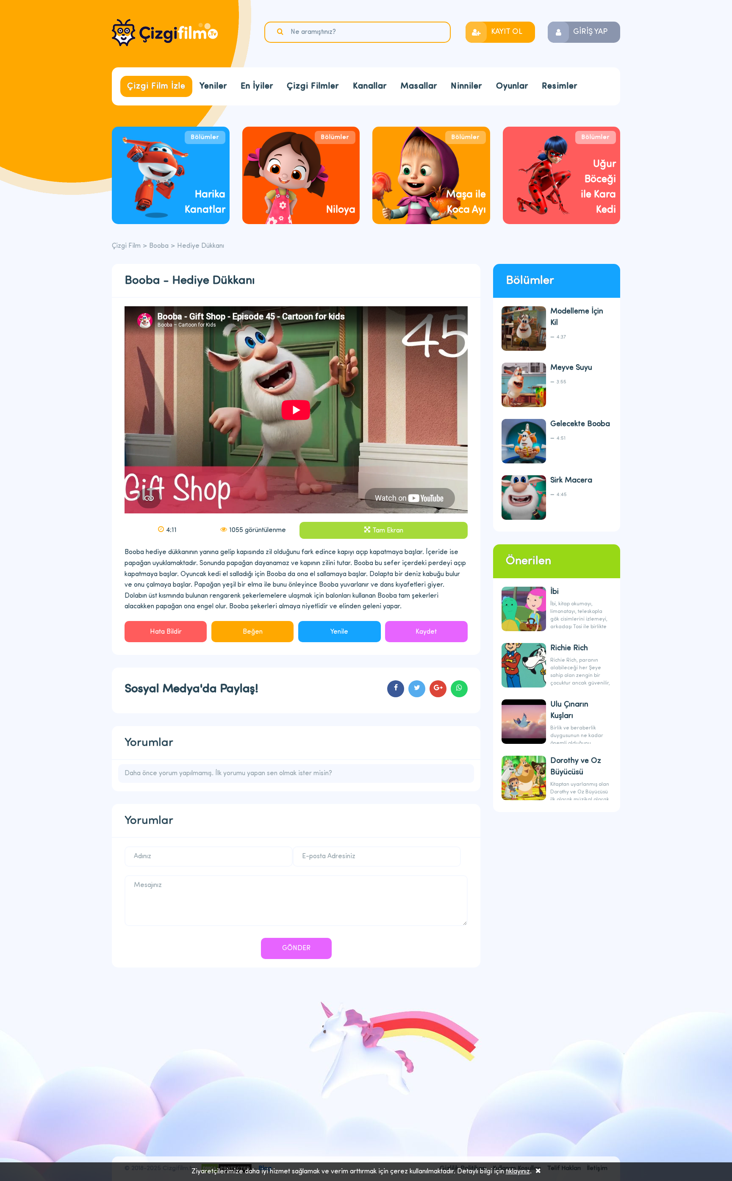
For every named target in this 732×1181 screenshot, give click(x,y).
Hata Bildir (166, 632)
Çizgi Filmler (313, 86)
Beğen (253, 632)
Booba (159, 246)
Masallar (418, 86)
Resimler (559, 86)
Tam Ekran (387, 530)
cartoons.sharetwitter (416, 688)
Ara (281, 32)
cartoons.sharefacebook (395, 688)
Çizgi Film (165, 32)
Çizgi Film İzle (156, 86)
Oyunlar (512, 86)
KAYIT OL (506, 32)
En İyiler (257, 86)
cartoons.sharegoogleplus (438, 688)
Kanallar (370, 86)
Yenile (339, 632)
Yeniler (213, 86)
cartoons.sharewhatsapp (459, 688)
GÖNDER (296, 948)
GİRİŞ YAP (590, 32)
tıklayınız (518, 1171)
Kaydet (426, 632)
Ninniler (466, 86)
